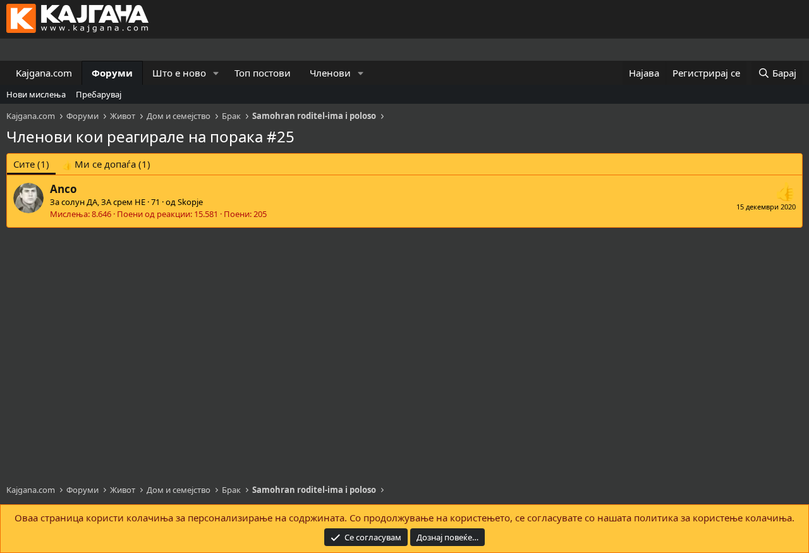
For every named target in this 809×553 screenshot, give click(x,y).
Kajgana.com (44, 72)
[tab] (106, 164)
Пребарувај (98, 94)
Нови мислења (36, 94)
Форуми (112, 72)
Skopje (190, 202)
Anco (63, 189)
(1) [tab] (31, 164)
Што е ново (179, 72)
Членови (330, 72)
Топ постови (262, 72)
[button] (216, 73)
